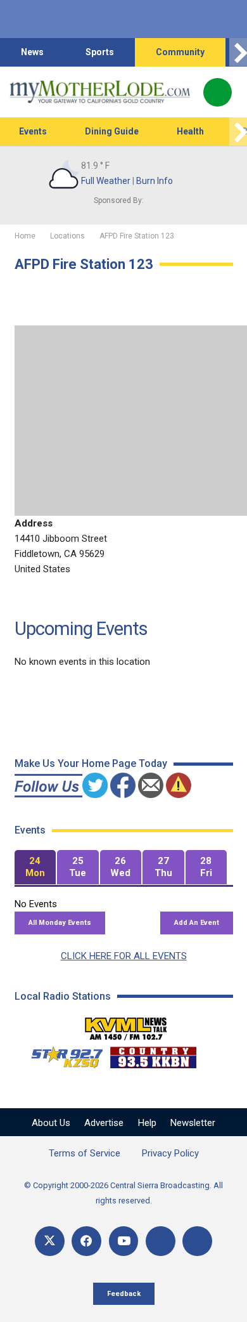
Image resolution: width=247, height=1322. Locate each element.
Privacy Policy (170, 1153)
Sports (100, 52)
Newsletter (192, 1123)
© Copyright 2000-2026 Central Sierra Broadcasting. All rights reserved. (123, 1193)
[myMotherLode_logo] (99, 92)
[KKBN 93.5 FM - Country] (153, 1054)
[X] (50, 1241)
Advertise (104, 1123)
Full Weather (105, 181)
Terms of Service (84, 1153)
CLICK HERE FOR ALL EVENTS (124, 956)
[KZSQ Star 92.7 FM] (61, 1054)
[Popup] (217, 92)
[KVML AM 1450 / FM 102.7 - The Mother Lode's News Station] (126, 1025)
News (32, 52)
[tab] (35, 867)
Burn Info (154, 181)
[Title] (197, 1241)
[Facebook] (86, 1241)
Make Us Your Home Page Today (91, 763)
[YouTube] (124, 1241)
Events (33, 131)
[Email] (160, 1241)
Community (180, 52)
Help (147, 1123)
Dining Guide (112, 131)
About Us (51, 1123)
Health (190, 131)
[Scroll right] (238, 52)
